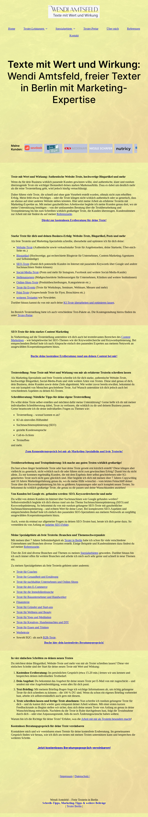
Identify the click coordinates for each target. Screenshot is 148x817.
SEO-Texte (22, 263)
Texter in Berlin (73, 540)
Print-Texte (22, 292)
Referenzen (133, 28)
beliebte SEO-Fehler (56, 524)
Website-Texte (24, 247)
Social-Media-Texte (27, 272)
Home (11, 28)
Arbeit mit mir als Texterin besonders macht (106, 718)
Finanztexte (23, 602)
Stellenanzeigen (25, 277)
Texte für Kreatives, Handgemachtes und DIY (42, 622)
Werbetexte (22, 632)
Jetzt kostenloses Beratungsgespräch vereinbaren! (74, 747)
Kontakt (74, 35)
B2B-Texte (49, 637)
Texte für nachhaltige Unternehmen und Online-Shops (47, 581)
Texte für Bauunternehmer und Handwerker (41, 597)
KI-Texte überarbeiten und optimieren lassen (89, 302)
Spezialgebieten (89, 552)
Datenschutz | (82, 776)
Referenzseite (64, 214)
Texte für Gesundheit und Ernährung (37, 576)
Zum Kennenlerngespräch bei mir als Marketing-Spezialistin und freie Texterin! (74, 451)
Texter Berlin (74, 806)
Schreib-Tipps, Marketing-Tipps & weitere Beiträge (74, 803)
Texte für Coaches (26, 571)
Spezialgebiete (64, 28)
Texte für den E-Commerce (31, 586)
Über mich (113, 28)
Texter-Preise (90, 28)
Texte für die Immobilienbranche (35, 591)
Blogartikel (22, 255)
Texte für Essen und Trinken (32, 627)
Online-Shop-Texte (27, 282)
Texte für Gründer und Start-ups (34, 607)
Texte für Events (25, 287)
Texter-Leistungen (33, 28)
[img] (74, 11)
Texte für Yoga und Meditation (33, 617)
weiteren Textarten (27, 297)
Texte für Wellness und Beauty (33, 612)
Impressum (66, 776)
